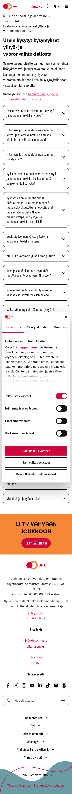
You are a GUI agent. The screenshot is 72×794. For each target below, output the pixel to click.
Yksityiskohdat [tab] (37, 327)
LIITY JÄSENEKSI (36, 543)
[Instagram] (24, 685)
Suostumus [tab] (13, 327)
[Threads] (64, 685)
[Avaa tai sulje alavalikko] (46, 718)
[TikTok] (48, 685)
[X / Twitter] (16, 685)
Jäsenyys (33, 741)
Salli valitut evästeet (36, 462)
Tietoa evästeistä (18, 785)
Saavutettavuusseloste (49, 785)
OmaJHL (36, 6)
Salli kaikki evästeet (36, 451)
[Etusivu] (4, 15)
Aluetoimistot (36, 618)
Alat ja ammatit (33, 733)
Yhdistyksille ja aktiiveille (33, 749)
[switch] (61, 408)
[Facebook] (8, 685)
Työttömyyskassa (36, 640)
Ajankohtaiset (33, 718)
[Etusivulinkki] (10, 6)
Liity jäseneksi (36, 646)
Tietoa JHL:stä (33, 757)
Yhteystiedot (36, 613)
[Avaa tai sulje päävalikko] (66, 6)
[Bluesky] (56, 685)
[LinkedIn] (40, 685)
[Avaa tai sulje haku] (47, 6)
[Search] (63, 700)
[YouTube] (32, 685)
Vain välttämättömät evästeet (36, 474)
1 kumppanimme (25, 347)
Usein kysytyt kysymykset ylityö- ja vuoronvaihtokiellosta (26, 28)
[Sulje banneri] (66, 316)
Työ (33, 725)
